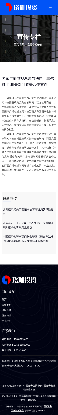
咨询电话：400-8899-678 (15, 339)
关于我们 (6, 321)
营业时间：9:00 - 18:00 (14, 350)
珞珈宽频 (6, 310)
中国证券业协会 (31, 386)
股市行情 (6, 316)
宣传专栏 (19, 45)
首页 (4, 299)
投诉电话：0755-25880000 (16, 345)
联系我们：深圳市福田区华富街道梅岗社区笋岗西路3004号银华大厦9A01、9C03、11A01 (29, 363)
